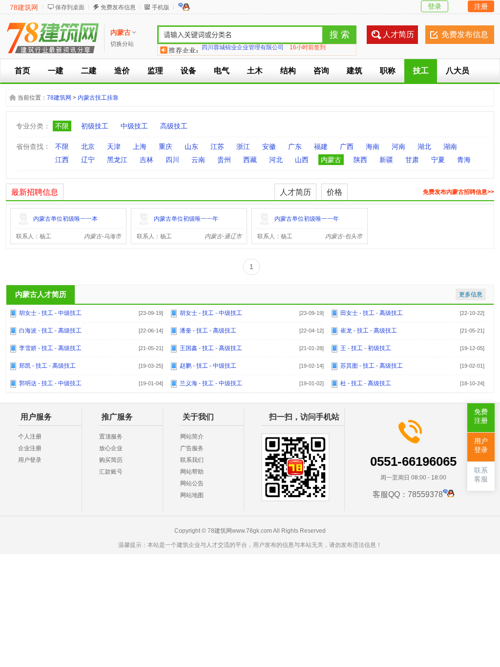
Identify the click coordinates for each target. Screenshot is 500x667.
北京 (88, 146)
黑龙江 (117, 160)
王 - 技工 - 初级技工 (365, 348)
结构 (288, 70)
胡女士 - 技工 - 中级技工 (50, 313)
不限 (62, 126)
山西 (302, 160)
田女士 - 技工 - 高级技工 (371, 313)
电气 (221, 70)
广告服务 (192, 448)
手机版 (160, 7)
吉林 (146, 160)
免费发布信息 (118, 7)
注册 (481, 6)
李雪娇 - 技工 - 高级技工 (50, 348)
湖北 (424, 146)
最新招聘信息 (34, 192)
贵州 (224, 160)
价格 (334, 192)
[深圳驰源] (23, 224)
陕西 (360, 160)
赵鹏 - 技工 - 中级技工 (208, 365)
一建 (55, 70)
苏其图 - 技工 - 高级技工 (371, 365)
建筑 (354, 70)
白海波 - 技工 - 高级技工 (50, 330)
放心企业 (111, 448)
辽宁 (88, 160)
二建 (89, 70)
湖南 (450, 146)
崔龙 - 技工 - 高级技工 (368, 330)
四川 (172, 160)
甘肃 (412, 160)
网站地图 (192, 495)
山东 (191, 146)
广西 (347, 146)
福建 (321, 146)
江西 (62, 160)
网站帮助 (192, 471)
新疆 (386, 160)
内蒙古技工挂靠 (98, 97)
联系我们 (192, 460)
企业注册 (30, 448)
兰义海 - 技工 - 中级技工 (211, 383)
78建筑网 (24, 7)
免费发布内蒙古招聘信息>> (458, 191)
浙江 (243, 146)
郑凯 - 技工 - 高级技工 (47, 365)
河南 (398, 146)
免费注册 (481, 416)
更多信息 (470, 294)
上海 (139, 146)
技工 (421, 70)
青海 (464, 160)
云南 (198, 160)
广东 (295, 146)
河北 (276, 160)
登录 (434, 6)
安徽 (269, 146)
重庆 (165, 146)
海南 (372, 146)
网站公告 (192, 483)
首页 (22, 70)
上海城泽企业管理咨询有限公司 (243, 49)
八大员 (457, 70)
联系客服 (481, 475)
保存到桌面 (69, 7)
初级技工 (94, 126)
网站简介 (192, 436)
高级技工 (174, 126)
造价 (122, 70)
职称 (388, 70)
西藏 (250, 160)
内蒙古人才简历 (40, 294)
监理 (155, 70)
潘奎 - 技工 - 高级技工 (208, 330)
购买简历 (111, 460)
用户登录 (30, 460)
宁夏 (438, 160)
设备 (188, 70)
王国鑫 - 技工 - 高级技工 (211, 348)
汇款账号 (111, 471)
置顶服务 (111, 436)
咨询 (321, 70)
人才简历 (398, 34)
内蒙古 (331, 160)
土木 (255, 70)
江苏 (217, 146)
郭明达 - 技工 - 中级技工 (50, 383)
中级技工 (134, 126)
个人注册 (30, 436)
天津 (114, 146)
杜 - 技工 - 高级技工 (365, 383)
